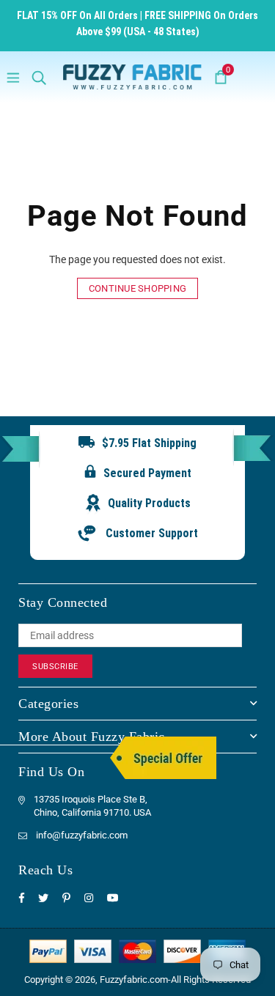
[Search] (39, 77)
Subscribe (55, 666)
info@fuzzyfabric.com (82, 835)
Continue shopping (137, 288)
